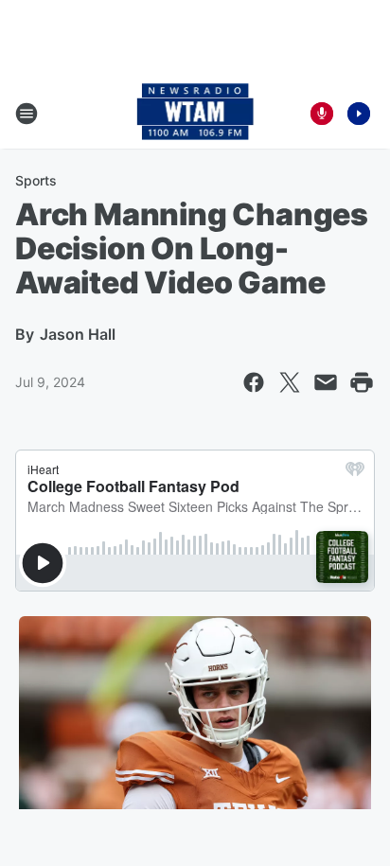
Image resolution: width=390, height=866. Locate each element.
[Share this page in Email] (325, 382)
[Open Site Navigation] (26, 113)
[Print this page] (361, 382)
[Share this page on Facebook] (253, 382)
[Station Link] (195, 113)
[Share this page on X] (289, 382)
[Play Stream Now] (358, 113)
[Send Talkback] (321, 113)
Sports (36, 180)
